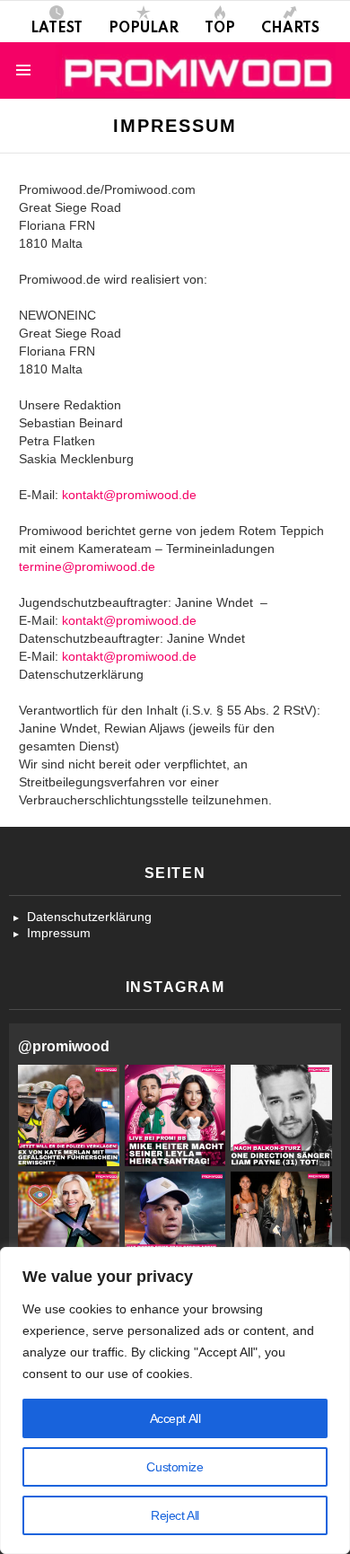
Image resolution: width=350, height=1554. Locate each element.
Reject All (175, 1515)
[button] (68, 1115)
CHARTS (290, 29)
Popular (144, 29)
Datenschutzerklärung (89, 916)
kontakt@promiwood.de (129, 494)
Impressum (59, 933)
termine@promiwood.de (87, 566)
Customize (174, 1467)
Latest (57, 29)
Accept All (175, 1418)
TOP (220, 29)
